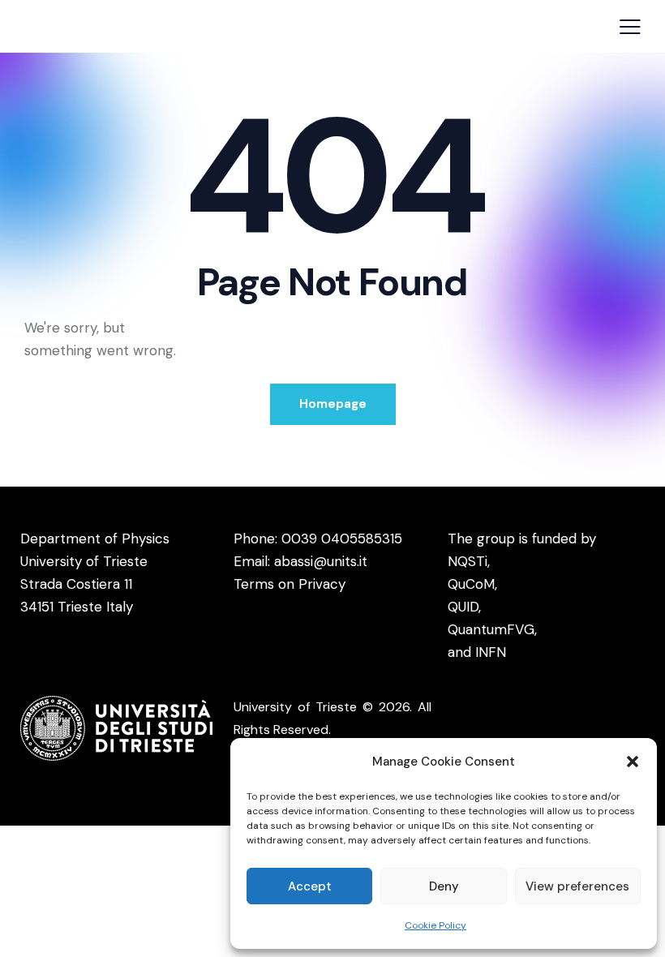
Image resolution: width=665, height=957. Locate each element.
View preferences (577, 886)
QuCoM (471, 584)
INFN (490, 652)
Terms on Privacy (289, 584)
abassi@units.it (320, 561)
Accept (310, 886)
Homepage (333, 404)
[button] (632, 761)
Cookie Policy (435, 925)
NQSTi (467, 561)
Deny (444, 886)
